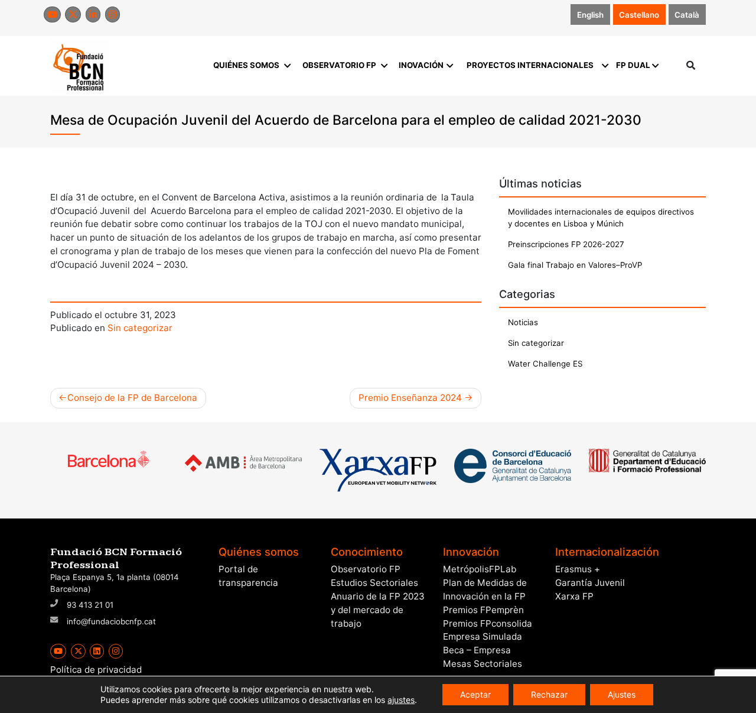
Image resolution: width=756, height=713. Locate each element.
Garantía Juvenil (590, 582)
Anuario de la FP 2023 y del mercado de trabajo (378, 610)
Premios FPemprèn (483, 609)
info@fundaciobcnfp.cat (111, 621)
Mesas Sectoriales (482, 663)
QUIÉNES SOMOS (246, 65)
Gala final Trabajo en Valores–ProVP (575, 265)
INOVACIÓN (421, 65)
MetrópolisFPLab (479, 569)
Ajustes (622, 694)
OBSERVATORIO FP (339, 65)
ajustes (401, 700)
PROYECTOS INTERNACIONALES (530, 65)
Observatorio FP (365, 569)
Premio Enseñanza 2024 (410, 397)
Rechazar (549, 694)
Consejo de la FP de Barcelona (132, 397)
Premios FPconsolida (487, 623)
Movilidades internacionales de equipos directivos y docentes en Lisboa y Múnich (601, 217)
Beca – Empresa (477, 650)
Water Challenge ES (545, 363)
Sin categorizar (139, 327)
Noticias (523, 322)
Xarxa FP (574, 596)
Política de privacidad (96, 669)
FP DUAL (633, 65)
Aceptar (475, 694)
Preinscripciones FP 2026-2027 (566, 244)
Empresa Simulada (482, 636)
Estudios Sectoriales (374, 582)
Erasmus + (577, 569)
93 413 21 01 (90, 605)
